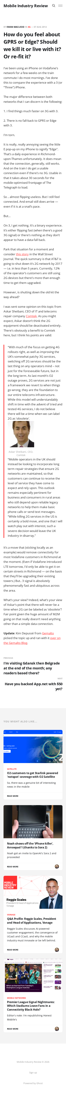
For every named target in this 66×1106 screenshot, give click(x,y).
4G (29, 26)
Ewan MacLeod (15, 26)
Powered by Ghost (33, 1083)
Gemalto (48, 633)
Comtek (31, 316)
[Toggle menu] (60, 5)
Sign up (33, 1072)
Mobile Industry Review (26, 6)
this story (22, 254)
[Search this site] (53, 5)
